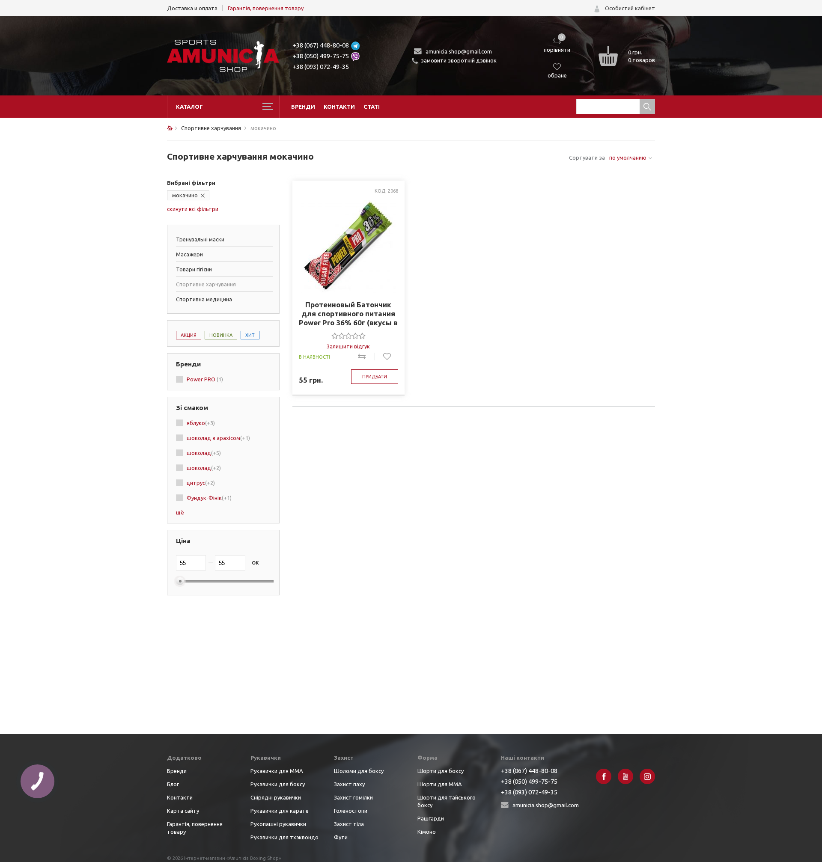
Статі (371, 107)
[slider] (348, 335)
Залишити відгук (348, 346)
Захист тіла (349, 824)
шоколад (204, 453)
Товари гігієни (194, 269)
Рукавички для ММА (276, 771)
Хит (250, 335)
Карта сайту (183, 811)
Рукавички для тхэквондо (284, 837)
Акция (189, 335)
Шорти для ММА (439, 784)
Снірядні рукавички (275, 797)
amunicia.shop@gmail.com (459, 51)
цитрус (201, 483)
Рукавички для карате (279, 811)
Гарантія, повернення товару (266, 8)
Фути (341, 837)
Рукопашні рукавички (278, 824)
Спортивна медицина (204, 299)
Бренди (303, 107)
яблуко (201, 423)
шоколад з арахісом (218, 438)
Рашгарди (430, 818)
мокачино (185, 195)
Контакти (339, 107)
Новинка (220, 335)
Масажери (189, 254)
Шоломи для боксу (359, 771)
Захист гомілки (353, 797)
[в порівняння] (366, 356)
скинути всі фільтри (192, 209)
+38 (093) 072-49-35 (320, 66)
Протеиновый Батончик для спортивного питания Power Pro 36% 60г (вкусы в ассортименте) (348, 313)
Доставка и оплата (192, 8)
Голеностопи (350, 811)
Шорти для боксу (440, 771)
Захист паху (349, 784)
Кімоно (426, 832)
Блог (173, 784)
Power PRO (205, 379)
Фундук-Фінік (209, 498)
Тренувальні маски (200, 239)
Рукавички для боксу (277, 784)
